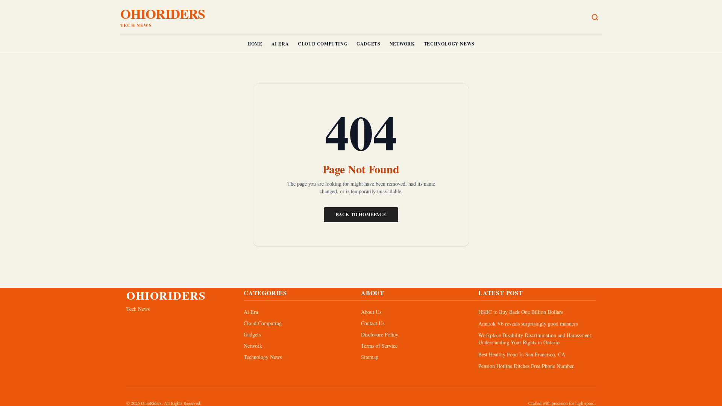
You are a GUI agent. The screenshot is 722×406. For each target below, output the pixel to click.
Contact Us (372, 323)
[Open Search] (595, 17)
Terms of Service (379, 345)
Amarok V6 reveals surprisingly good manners (528, 323)
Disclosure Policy (379, 334)
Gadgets (368, 44)
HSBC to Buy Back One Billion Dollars (520, 311)
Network (402, 44)
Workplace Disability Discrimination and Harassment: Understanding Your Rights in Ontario (535, 339)
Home (254, 44)
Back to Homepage (361, 214)
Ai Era (280, 44)
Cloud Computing (322, 44)
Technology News (449, 44)
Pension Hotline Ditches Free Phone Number (526, 366)
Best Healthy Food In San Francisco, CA (521, 354)
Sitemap (369, 357)
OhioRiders (162, 13)
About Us (371, 311)
